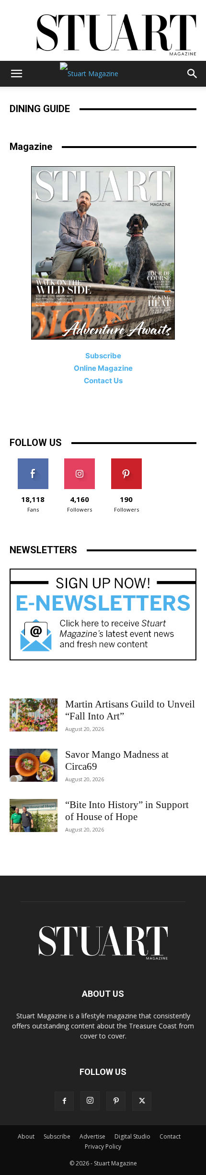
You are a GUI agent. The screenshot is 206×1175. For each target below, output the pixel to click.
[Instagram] (90, 1100)
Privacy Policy (103, 1146)
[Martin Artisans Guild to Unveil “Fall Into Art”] (33, 714)
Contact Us (103, 380)
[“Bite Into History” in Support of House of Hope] (33, 815)
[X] (141, 1101)
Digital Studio (132, 1136)
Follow (80, 462)
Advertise (92, 1136)
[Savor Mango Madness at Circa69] (33, 765)
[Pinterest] (116, 1101)
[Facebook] (64, 1101)
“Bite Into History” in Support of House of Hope (127, 810)
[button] (16, 74)
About (26, 1136)
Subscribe (57, 1136)
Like (32, 462)
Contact (170, 1136)
